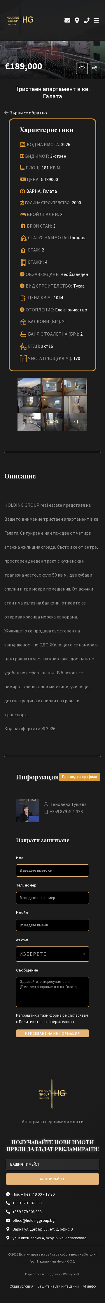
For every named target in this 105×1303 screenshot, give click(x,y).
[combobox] (52, 954)
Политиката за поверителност (47, 1021)
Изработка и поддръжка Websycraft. (52, 1274)
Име (19, 857)
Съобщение (27, 970)
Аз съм (22, 939)
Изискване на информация (52, 1033)
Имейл (22, 912)
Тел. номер (26, 885)
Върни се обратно (28, 113)
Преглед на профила (79, 777)
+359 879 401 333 (66, 811)
